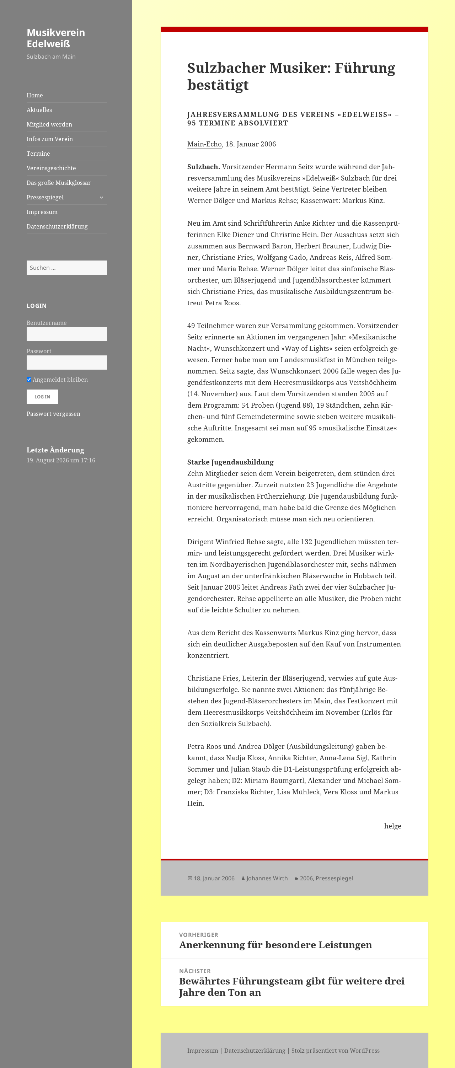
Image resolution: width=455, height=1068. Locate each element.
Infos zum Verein (50, 139)
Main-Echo (204, 144)
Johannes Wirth (267, 878)
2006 (306, 878)
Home (35, 95)
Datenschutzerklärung (57, 226)
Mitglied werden (49, 124)
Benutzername (47, 323)
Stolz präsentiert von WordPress (335, 1050)
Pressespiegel (45, 197)
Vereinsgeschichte (51, 168)
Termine (38, 153)
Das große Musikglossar (59, 183)
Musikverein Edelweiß (56, 38)
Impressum (42, 212)
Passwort (39, 351)
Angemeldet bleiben (59, 379)
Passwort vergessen (53, 414)
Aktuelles (39, 110)
